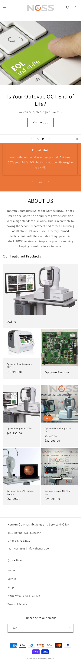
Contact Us (40, 122)
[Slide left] (32, 182)
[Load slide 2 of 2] (42, 139)
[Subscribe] (69, 628)
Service (12, 578)
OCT (10, 322)
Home (11, 570)
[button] (5, 7)
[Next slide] (49, 139)
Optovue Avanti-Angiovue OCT (58, 430)
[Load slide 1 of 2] (38, 139)
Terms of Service (17, 604)
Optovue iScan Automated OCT (20, 366)
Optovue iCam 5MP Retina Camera (20, 492)
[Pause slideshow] (77, 139)
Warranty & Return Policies (24, 595)
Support (13, 587)
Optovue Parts (55, 372)
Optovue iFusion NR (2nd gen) (58, 492)
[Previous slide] (32, 139)
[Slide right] (49, 182)
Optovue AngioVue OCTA (19, 428)
